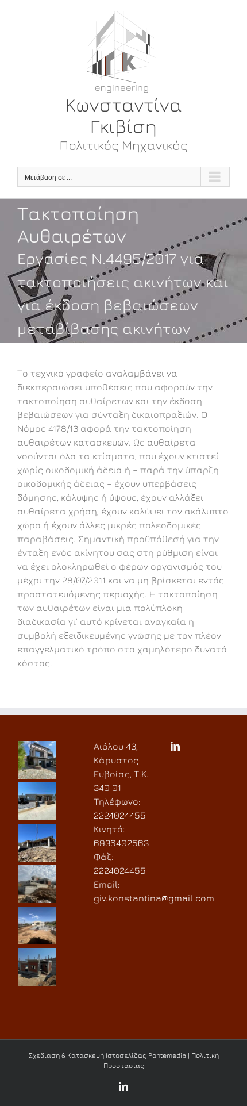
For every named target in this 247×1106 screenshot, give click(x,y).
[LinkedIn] (175, 746)
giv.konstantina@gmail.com (154, 898)
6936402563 (121, 843)
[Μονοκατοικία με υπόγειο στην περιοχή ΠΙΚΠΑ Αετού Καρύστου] (37, 884)
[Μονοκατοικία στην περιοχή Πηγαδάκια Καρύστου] (37, 925)
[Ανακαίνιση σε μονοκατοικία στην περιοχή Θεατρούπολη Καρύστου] (37, 760)
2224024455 (120, 815)
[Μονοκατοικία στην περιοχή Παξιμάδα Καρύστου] (37, 967)
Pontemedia (167, 1055)
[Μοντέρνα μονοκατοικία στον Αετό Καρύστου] (37, 801)
